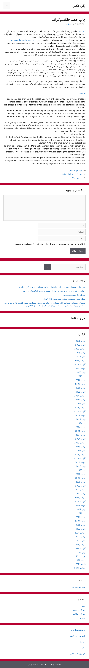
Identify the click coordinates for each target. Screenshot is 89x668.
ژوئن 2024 (81, 419)
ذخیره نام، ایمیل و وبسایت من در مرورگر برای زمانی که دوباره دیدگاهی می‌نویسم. (49, 244)
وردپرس (82, 618)
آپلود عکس (79, 5)
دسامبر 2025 (80, 349)
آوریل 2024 (81, 427)
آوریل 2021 (81, 556)
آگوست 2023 (80, 458)
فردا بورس (74, 630)
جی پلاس (82, 642)
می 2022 (82, 513)
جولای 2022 (80, 505)
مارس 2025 (80, 384)
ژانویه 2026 (80, 345)
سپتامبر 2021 (80, 544)
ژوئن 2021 (81, 552)
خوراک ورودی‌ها (79, 610)
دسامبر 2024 (80, 396)
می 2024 (81, 423)
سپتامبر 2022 (80, 497)
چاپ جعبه (81, 31)
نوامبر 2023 (80, 447)
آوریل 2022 (81, 517)
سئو (84, 647)
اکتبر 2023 (81, 450)
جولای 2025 (80, 368)
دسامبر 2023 (80, 443)
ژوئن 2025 (81, 372)
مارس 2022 (80, 521)
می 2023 (81, 470)
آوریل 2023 (81, 474)
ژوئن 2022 (81, 509)
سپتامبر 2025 (80, 360)
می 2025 (82, 376)
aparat (82, 93)
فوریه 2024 (81, 435)
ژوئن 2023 (81, 466)
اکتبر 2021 (81, 540)
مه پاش (82, 630)
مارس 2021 (80, 560)
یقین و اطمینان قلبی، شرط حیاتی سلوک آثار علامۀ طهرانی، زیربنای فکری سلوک (52, 287)
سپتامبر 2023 (80, 454)
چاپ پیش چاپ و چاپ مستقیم (23, 40)
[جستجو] (47, 267)
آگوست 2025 (80, 364)
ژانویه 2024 (80, 439)
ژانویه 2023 (80, 486)
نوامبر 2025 (80, 353)
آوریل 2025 (81, 380)
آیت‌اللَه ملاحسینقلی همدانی (74, 295)
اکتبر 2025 (81, 356)
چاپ (65, 40)
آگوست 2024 (80, 411)
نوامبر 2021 (81, 537)
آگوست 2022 (80, 501)
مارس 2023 (80, 478)
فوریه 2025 (81, 388)
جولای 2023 (80, 462)
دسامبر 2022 (80, 490)
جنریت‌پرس (32, 664)
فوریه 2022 (81, 525)
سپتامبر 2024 (80, 407)
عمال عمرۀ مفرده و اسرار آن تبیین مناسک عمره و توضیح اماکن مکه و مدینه (54, 291)
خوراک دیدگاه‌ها (79, 614)
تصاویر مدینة (77, 178)
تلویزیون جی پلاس (78, 636)
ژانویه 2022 (80, 529)
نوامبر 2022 (80, 494)
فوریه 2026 (81, 341)
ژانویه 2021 (81, 564)
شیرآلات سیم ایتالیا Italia (72, 174)
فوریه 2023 (81, 482)
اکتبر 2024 (81, 403)
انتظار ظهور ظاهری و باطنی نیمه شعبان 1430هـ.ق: (64, 299)
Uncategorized (75, 171)
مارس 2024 (80, 431)
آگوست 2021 (80, 548)
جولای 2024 (80, 415)
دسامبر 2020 (80, 568)
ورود (84, 606)
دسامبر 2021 (80, 533)
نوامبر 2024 (80, 400)
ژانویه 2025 (80, 392)
